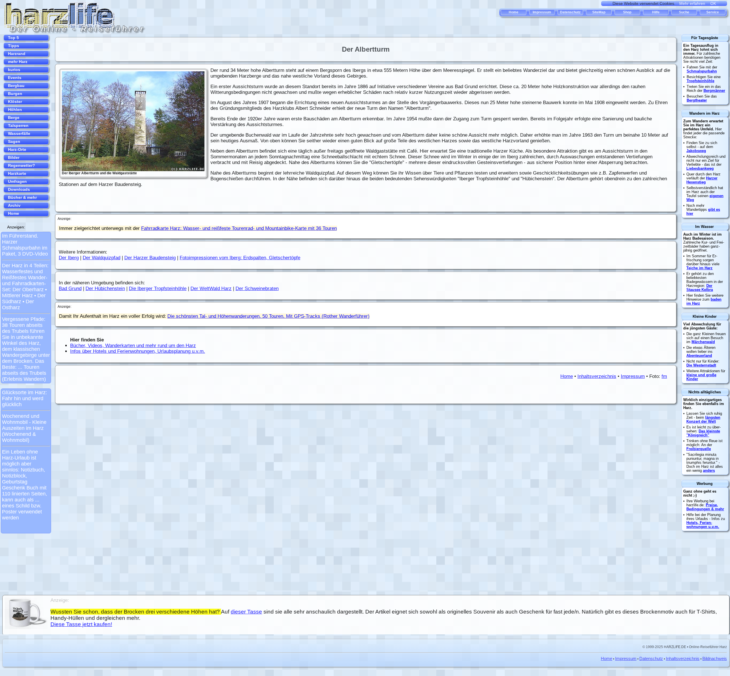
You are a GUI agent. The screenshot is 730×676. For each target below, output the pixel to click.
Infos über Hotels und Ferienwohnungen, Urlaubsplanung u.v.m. (137, 351)
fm (664, 376)
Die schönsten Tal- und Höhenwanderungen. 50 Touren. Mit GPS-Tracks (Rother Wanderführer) (268, 316)
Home (566, 376)
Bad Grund (70, 288)
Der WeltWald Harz (211, 288)
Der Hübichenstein (105, 288)
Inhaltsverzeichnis (596, 376)
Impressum (633, 376)
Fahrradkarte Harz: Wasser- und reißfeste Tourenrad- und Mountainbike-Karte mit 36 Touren (239, 228)
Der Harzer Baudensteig (150, 257)
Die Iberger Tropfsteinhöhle (157, 288)
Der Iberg (69, 257)
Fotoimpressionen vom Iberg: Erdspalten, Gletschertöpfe (240, 257)
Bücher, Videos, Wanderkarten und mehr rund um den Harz (133, 345)
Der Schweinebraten (257, 288)
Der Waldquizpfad (101, 257)
